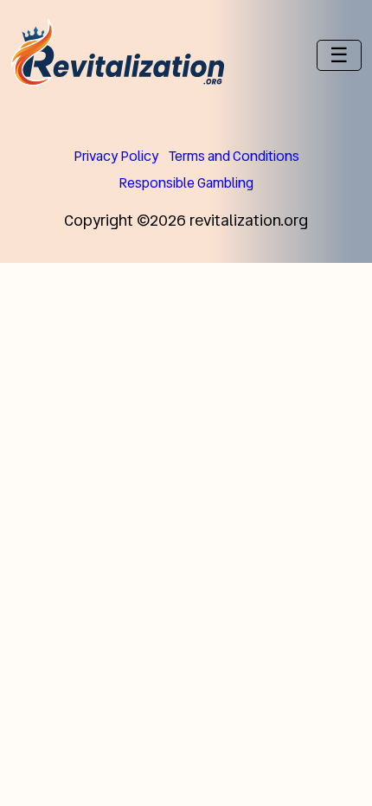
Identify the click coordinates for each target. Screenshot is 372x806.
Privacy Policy (116, 156)
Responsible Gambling (186, 183)
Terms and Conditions (234, 156)
